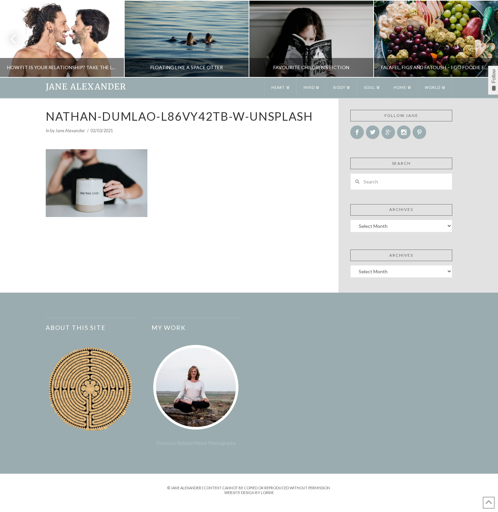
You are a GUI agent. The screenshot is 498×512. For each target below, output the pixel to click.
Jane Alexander (86, 87)
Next (483, 39)
